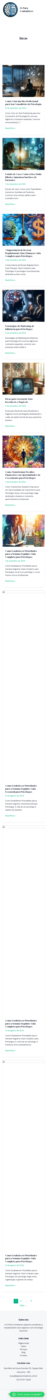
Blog (23, 1352)
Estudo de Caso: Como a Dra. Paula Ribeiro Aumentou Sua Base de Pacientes (23, 177)
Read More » (10, 128)
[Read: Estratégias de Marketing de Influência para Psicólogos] (23, 305)
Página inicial (23, 1343)
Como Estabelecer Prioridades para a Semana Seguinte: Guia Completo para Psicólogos (21, 554)
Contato (23, 1355)
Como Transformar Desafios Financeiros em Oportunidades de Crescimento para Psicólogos (22, 475)
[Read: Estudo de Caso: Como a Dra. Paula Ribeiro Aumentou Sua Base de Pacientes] (23, 154)
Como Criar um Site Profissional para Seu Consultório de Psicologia (23, 103)
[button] (27, 1394)
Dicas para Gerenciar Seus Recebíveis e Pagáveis (19, 400)
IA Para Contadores (26, 9)
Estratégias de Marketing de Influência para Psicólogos (19, 327)
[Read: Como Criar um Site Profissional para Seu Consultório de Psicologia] (23, 81)
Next (23, 1305)
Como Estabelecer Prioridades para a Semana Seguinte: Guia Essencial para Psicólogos (21, 788)
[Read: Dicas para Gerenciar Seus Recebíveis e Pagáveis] (23, 378)
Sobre (23, 1346)
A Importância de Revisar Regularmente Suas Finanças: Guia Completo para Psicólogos (23, 253)
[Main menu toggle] (41, 9)
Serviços (23, 1349)
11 (31, 1301)
